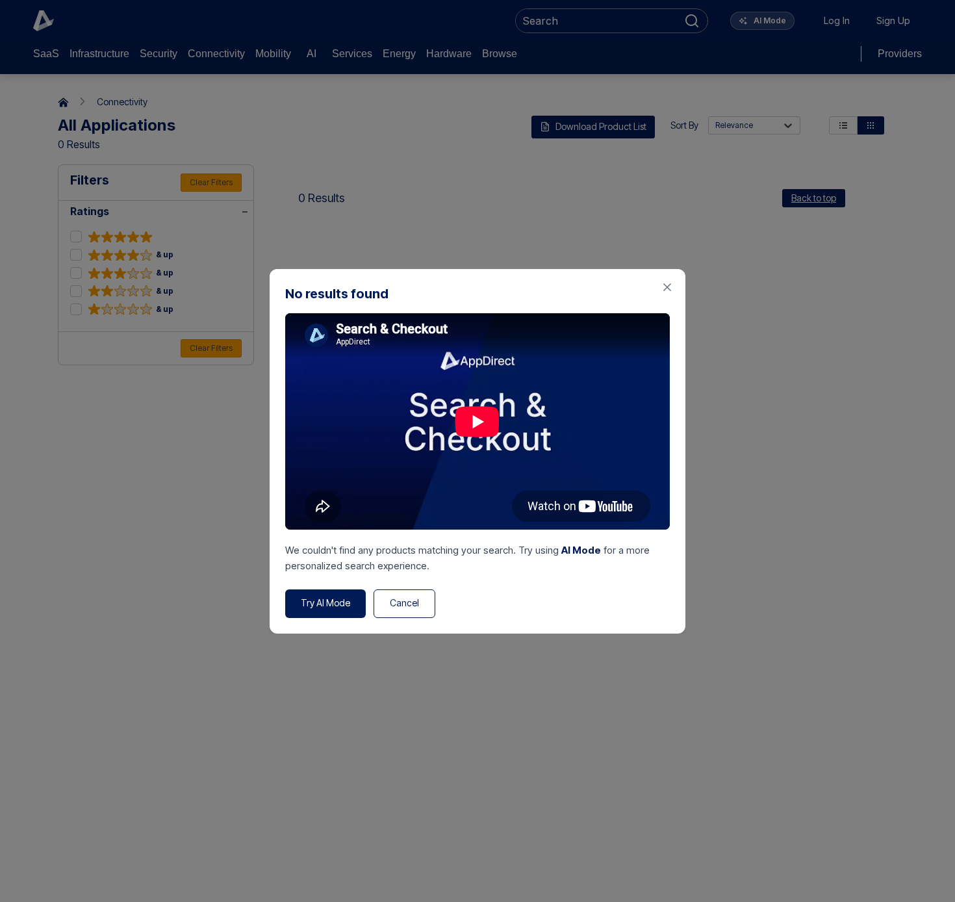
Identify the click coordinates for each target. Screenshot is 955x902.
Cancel (404, 602)
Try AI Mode (325, 602)
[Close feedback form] (667, 287)
